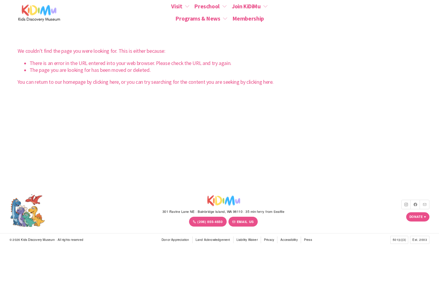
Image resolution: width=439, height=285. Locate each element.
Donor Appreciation (175, 240)
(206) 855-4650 (209, 221)
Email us (245, 221)
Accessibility (289, 240)
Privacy (269, 240)
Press (308, 240)
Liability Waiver (247, 240)
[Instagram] (406, 204)
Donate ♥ (417, 217)
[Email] (424, 204)
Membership (248, 18)
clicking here (106, 82)
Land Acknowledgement (213, 240)
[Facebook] (415, 204)
